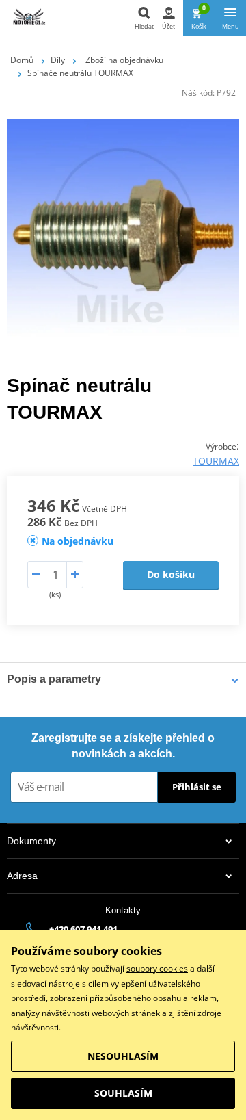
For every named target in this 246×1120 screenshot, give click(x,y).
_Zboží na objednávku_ (124, 60)
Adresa (22, 875)
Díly (58, 60)
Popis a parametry (54, 679)
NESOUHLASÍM (123, 1056)
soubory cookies (157, 968)
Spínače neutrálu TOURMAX (80, 73)
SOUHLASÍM (123, 1092)
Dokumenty (31, 840)
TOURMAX (216, 460)
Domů (21, 60)
